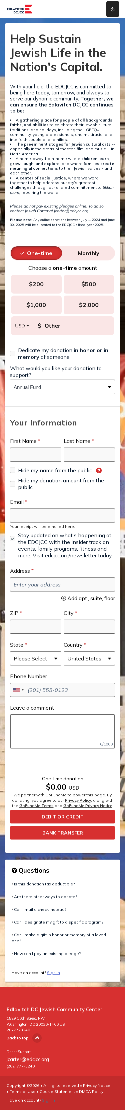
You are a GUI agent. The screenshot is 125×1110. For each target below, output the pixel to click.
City (69, 613)
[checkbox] (62, 353)
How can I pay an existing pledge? (47, 953)
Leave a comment (32, 707)
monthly (88, 253)
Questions (33, 870)
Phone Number (28, 676)
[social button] (112, 9)
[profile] (91, 9)
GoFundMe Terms (36, 805)
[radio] (39, 253)
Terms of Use (23, 1091)
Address (20, 570)
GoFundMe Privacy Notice (87, 805)
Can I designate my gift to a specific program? (58, 922)
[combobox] (57, 387)
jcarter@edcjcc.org (28, 1059)
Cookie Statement (57, 1091)
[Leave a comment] (62, 731)
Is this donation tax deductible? (44, 883)
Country (73, 644)
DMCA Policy (91, 1091)
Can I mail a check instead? (40, 909)
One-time (39, 253)
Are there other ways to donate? (45, 896)
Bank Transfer (62, 833)
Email (17, 501)
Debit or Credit (63, 817)
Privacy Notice (96, 1085)
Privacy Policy (78, 800)
